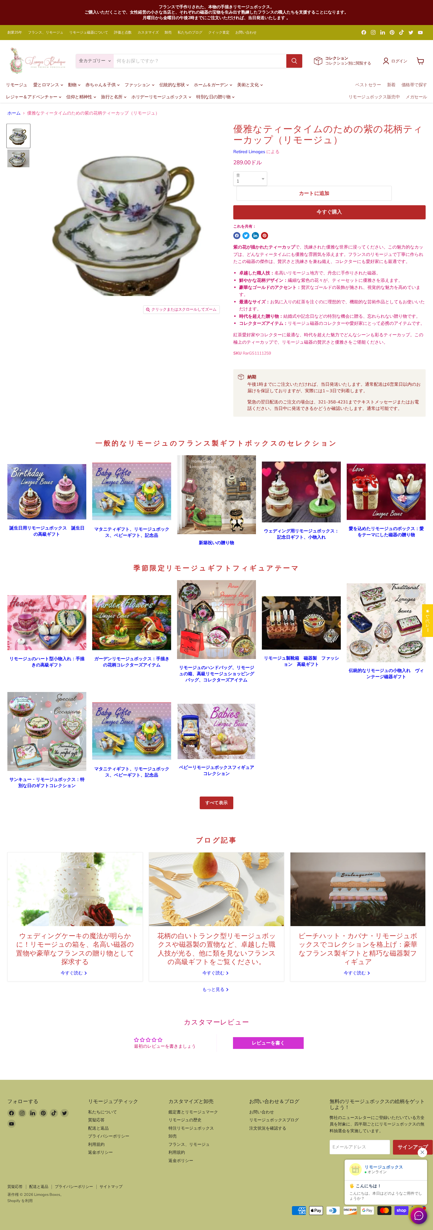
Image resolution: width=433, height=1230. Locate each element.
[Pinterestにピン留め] (264, 235)
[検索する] (294, 61)
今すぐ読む (72, 973)
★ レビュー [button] (428, 620)
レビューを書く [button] (268, 1043)
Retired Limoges (249, 152)
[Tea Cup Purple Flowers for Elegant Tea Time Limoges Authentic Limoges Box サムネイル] (18, 136)
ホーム (14, 113)
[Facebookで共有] (236, 235)
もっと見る (214, 989)
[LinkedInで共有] (255, 235)
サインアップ (413, 1147)
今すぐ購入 (329, 211)
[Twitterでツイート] (245, 235)
